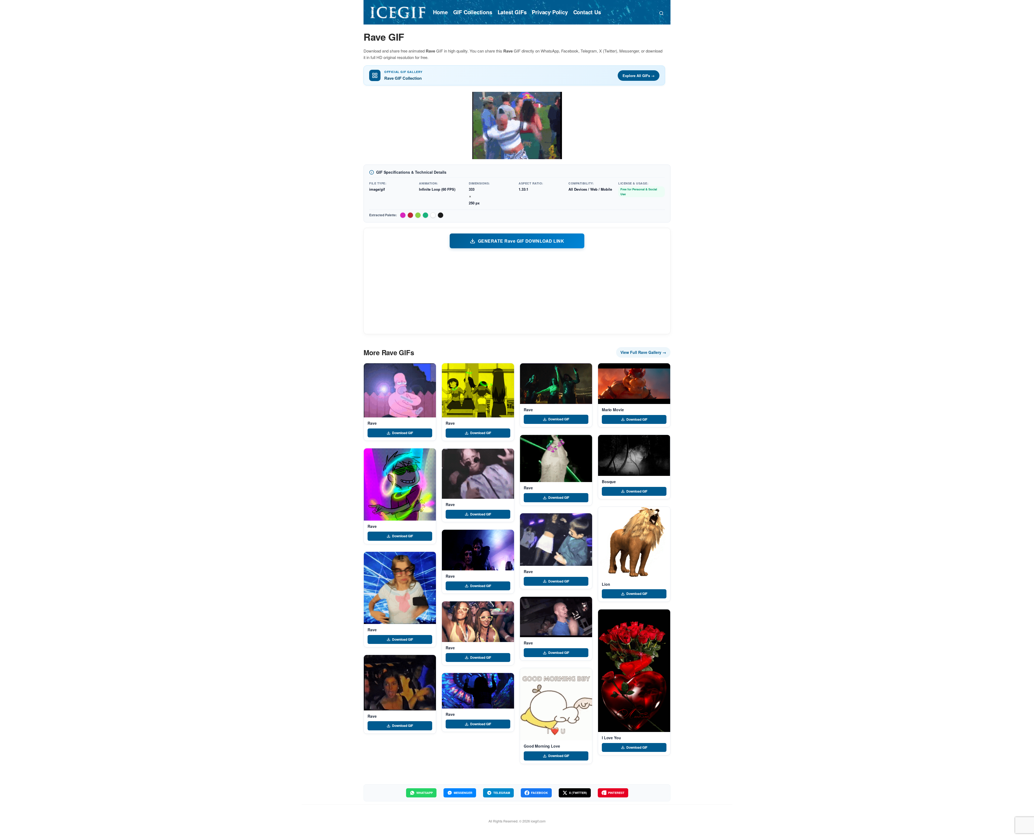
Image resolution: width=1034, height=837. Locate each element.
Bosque (609, 481)
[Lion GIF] (634, 542)
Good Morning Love (542, 746)
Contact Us (587, 12)
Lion (606, 584)
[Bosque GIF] (634, 455)
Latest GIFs (512, 12)
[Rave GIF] (400, 390)
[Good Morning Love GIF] (556, 704)
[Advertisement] (517, 291)
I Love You (611, 737)
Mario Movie (613, 409)
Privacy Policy (550, 12)
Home (440, 12)
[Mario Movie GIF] (634, 383)
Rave (372, 423)
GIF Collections (472, 12)
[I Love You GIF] (634, 670)
